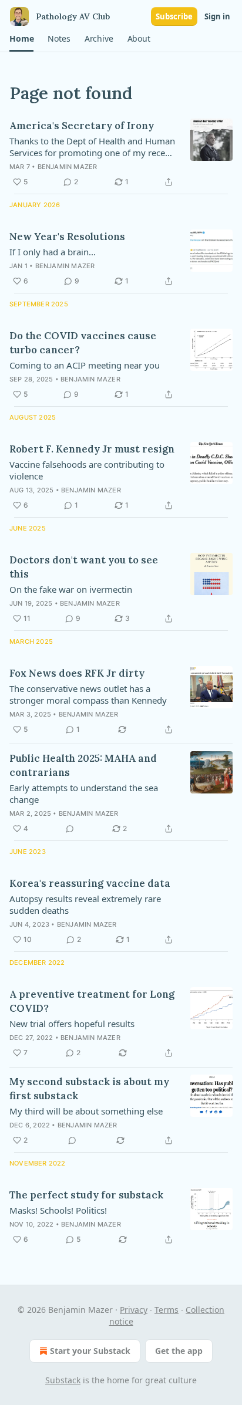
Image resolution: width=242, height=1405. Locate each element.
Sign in (217, 16)
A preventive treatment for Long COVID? (91, 1001)
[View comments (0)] (70, 829)
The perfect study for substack (86, 1194)
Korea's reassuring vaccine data (89, 883)
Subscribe (174, 16)
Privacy (133, 1309)
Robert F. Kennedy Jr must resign (91, 449)
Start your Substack (90, 1350)
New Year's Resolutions (67, 236)
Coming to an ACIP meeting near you (84, 365)
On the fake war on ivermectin (70, 589)
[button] (21, 39)
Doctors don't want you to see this (83, 566)
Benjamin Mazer (68, 167)
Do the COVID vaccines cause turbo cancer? (82, 342)
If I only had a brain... (52, 252)
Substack (62, 1380)
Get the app (179, 1350)
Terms (166, 1309)
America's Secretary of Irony (81, 125)
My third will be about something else (86, 1111)
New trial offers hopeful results (72, 1023)
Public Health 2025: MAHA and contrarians (83, 765)
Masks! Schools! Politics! (58, 1210)
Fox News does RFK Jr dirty (76, 673)
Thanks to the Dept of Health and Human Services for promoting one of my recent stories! (92, 146)
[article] (121, 154)
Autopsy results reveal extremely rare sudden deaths (85, 904)
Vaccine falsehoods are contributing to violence (86, 470)
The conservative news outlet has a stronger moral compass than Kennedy (88, 694)
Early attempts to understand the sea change (83, 793)
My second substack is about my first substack (89, 1088)
